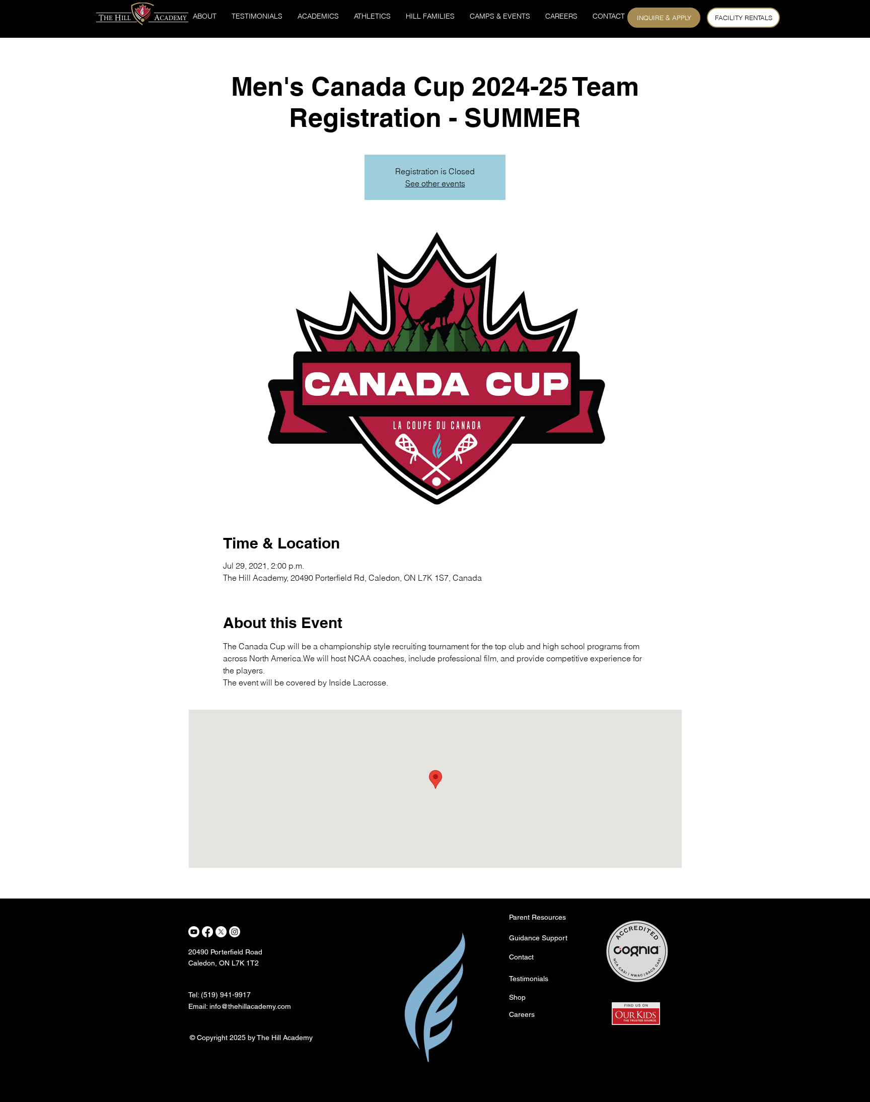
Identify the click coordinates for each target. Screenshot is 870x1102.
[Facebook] (207, 931)
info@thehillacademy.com (250, 1006)
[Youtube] (193, 931)
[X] (221, 931)
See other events (435, 183)
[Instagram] (234, 931)
